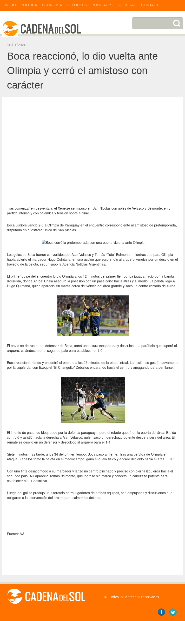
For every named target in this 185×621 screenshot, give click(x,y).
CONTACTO (151, 5)
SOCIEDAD (126, 5)
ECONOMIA (52, 5)
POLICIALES (102, 5)
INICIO (10, 5)
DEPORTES (77, 5)
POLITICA (29, 5)
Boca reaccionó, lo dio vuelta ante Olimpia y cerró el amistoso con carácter (82, 70)
